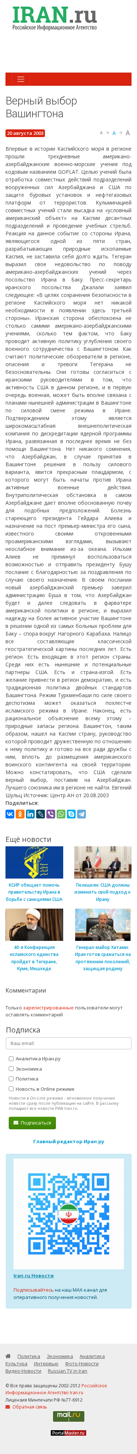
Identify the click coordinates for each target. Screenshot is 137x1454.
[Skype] (71, 814)
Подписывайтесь (34, 1289)
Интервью (46, 1363)
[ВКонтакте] (9, 814)
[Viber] (50, 814)
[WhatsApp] (61, 814)
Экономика (28, 1068)
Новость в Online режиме (45, 1089)
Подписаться (35, 1122)
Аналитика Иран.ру (38, 1058)
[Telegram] (81, 814)
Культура (16, 1363)
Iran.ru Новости (34, 1275)
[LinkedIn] (30, 814)
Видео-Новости (23, 1371)
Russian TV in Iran (67, 1371)
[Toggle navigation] (21, 79)
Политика (26, 1078)
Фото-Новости (82, 1363)
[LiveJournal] (40, 814)
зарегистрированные (48, 1007)
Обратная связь (29, 1407)
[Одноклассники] (20, 814)
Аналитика (92, 1356)
